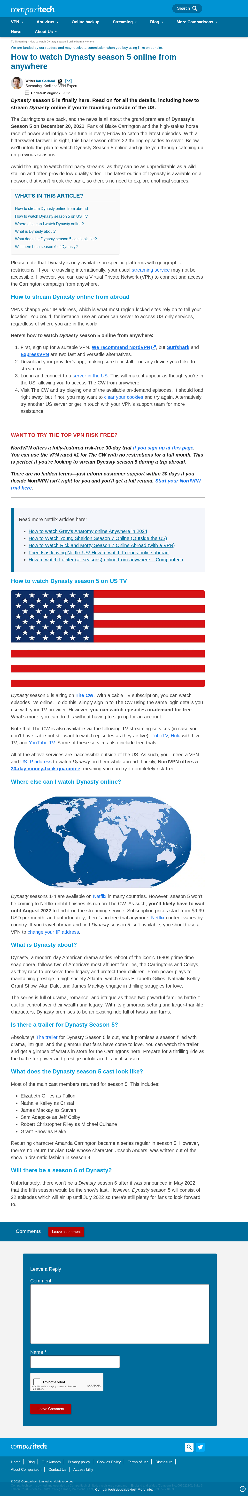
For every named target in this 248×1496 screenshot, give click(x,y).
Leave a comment (66, 1232)
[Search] (194, 8)
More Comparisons (195, 22)
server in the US (90, 375)
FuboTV (159, 735)
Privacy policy (79, 1462)
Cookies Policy (109, 1462)
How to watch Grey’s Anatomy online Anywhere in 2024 (88, 531)
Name (36, 1352)
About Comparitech (26, 1469)
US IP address (36, 761)
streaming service (151, 270)
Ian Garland (45, 81)
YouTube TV (41, 742)
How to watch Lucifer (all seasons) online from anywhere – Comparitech (106, 559)
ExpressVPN (35, 354)
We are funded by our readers (34, 48)
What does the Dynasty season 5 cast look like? (56, 239)
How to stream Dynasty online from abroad (51, 209)
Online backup (85, 22)
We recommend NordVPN (121, 347)
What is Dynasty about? (35, 231)
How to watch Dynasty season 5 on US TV (51, 216)
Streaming (123, 22)
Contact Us (57, 1469)
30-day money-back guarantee (45, 768)
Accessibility (83, 1469)
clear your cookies (123, 397)
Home (16, 1462)
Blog (154, 22)
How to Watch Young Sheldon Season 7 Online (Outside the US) (98, 538)
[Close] (243, 1489)
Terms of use (138, 1462)
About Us (44, 31)
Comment (40, 1280)
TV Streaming (19, 41)
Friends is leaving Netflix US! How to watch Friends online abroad (99, 552)
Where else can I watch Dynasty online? (49, 224)
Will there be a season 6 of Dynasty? (46, 247)
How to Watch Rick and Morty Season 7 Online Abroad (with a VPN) (102, 545)
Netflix (99, 896)
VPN (15, 22)
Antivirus (45, 22)
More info (145, 1489)
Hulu (175, 735)
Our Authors (51, 1462)
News (16, 31)
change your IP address (53, 932)
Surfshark (178, 347)
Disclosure (163, 1462)
